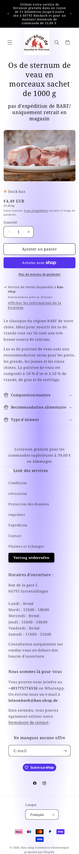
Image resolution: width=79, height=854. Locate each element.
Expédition (17, 525)
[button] (9, 42)
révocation (17, 493)
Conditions (17, 483)
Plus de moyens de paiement (40, 274)
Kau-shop (28, 847)
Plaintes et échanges (26, 546)
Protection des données (28, 504)
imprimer (16, 514)
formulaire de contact (28, 722)
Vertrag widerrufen (31, 557)
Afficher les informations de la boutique (34, 305)
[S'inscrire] (65, 750)
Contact (15, 535)
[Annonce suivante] (70, 13)
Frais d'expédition (36, 210)
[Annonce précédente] (8, 13)
